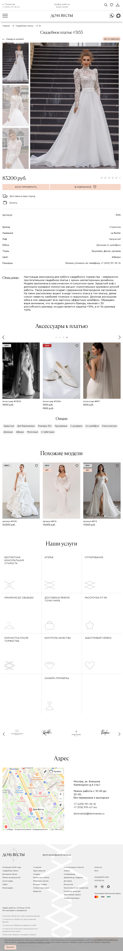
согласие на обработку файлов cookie (33, 942)
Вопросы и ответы (41, 877)
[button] (32, 105)
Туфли (5, 884)
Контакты (99, 880)
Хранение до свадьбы (18, 597)
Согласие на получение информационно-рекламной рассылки (20, 930)
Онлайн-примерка (57, 678)
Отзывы (36, 874)
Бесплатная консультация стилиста (14, 560)
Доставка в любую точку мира (57, 599)
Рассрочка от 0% (96, 597)
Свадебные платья (10, 871)
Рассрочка (68, 884)
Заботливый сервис (98, 638)
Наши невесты (39, 871)
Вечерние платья (9, 874)
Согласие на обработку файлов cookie (19, 925)
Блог (96, 871)
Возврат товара (40, 884)
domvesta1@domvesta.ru (89, 813)
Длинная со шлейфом (108, 245)
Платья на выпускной (11, 877)
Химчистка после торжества (16, 639)
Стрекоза (115, 227)
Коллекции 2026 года (11, 867)
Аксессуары (7, 881)
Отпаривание (94, 557)
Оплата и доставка (41, 888)
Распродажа (7, 888)
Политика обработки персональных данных (21, 916)
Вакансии (37, 891)
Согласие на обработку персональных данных (19, 920)
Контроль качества (58, 638)
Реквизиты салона (40, 881)
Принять (10, 947)
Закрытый (115, 239)
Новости (98, 867)
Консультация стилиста (74, 867)
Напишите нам (101, 877)
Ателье (49, 557)
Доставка (68, 881)
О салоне (37, 867)
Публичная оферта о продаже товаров (19, 935)
